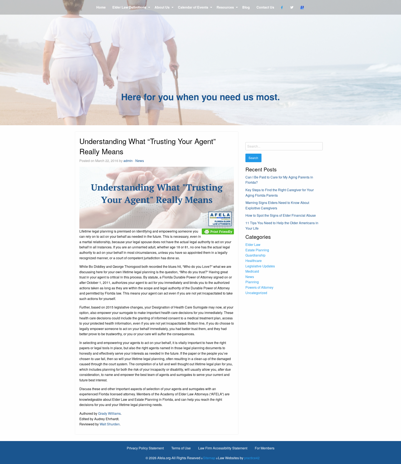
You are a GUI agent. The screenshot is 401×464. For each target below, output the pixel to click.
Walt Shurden (110, 424)
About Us (162, 7)
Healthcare (253, 260)
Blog (246, 7)
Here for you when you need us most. (200, 96)
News (139, 160)
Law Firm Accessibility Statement (222, 448)
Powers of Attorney (259, 287)
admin (128, 160)
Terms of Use (181, 448)
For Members (264, 448)
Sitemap (209, 457)
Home (101, 7)
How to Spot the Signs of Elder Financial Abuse (280, 215)
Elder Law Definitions (129, 7)
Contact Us (265, 7)
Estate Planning (257, 250)
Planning (252, 281)
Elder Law (252, 244)
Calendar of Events (193, 7)
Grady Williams (109, 413)
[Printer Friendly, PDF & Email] (218, 231)
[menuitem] (101, 7)
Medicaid (252, 271)
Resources (225, 7)
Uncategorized (256, 292)
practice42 (252, 457)
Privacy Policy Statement (145, 448)
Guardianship (255, 255)
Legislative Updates (260, 266)
